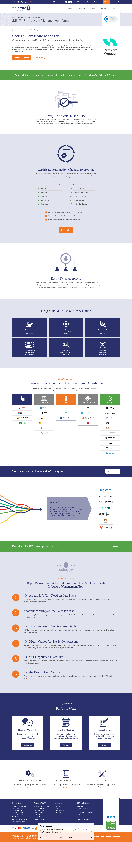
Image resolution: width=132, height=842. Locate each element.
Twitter (69, 2)
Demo (104, 745)
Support (98, 2)
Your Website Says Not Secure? (86, 812)
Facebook (66, 2)
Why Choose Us (59, 810)
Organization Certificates (19, 810)
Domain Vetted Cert (17, 808)
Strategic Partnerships (40, 817)
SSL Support (80, 806)
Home (12, 30)
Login (117, 2)
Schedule (66, 745)
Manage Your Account (83, 808)
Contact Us (28, 745)
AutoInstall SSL (38, 814)
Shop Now (30, 787)
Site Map (79, 814)
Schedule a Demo (21, 57)
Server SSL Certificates (18, 812)
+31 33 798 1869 (20, 2)
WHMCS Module (38, 812)
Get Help (66, 787)
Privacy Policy (95, 836)
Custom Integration (39, 819)
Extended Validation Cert (19, 806)
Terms (102, 836)
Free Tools (15, 817)
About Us (89, 2)
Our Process (112, 546)
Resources (58, 812)
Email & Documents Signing (20, 814)
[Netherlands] (32, 2)
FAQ (78, 810)
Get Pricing (40, 57)
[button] (116, 807)
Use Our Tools (102, 787)
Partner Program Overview (41, 806)
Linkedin (71, 2)
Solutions (19, 30)
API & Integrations (39, 810)
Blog (78, 1)
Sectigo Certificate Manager (31, 30)
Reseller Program (39, 808)
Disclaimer (108, 836)
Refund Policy (116, 836)
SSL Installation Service (83, 819)
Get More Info (112, 471)
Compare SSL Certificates (19, 819)
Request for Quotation (18, 821)
